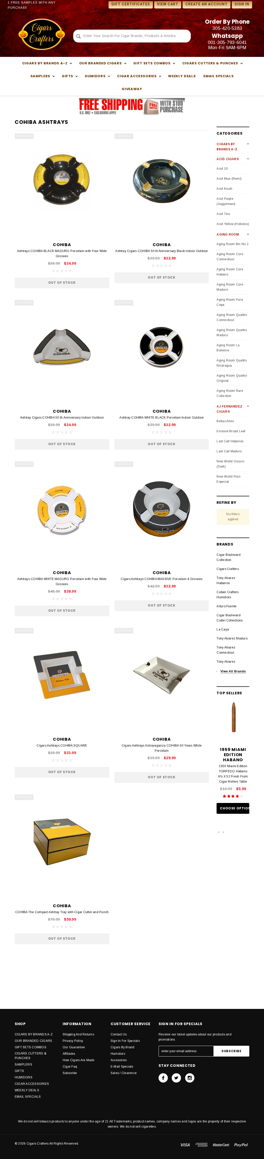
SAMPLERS (23, 1064)
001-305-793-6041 (227, 42)
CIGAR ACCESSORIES (32, 1084)
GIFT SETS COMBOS (30, 1047)
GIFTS (19, 1071)
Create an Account (206, 4)
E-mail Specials (122, 1066)
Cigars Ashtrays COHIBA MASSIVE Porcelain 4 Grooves (161, 579)
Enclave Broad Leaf (231, 431)
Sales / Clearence (124, 1073)
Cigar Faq (70, 1066)
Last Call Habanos (230, 441)
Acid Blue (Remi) (229, 178)
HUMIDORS (23, 1077)
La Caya (223, 629)
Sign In (242, 4)
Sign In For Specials (125, 1041)
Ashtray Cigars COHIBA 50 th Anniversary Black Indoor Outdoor (161, 251)
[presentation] (219, 832)
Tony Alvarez (226, 661)
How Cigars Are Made (79, 1060)
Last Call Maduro (229, 451)
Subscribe (70, 1073)
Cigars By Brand (123, 1047)
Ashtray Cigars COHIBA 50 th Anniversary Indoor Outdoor (62, 417)
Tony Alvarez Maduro (232, 638)
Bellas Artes (225, 421)
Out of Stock (62, 282)
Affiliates (69, 1054)
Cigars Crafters (228, 569)
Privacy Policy (73, 1041)
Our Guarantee (74, 1047)
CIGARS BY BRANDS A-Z (34, 1034)
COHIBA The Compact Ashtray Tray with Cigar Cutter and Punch (62, 912)
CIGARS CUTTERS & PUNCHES (30, 1056)
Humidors (118, 1054)
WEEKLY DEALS (182, 76)
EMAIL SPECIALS (218, 76)
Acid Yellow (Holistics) (233, 224)
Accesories (119, 1060)
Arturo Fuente (226, 606)
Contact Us (119, 1034)
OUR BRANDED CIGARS (33, 1041)
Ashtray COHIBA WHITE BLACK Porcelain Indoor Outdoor (161, 417)
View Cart (167, 4)
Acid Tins (223, 214)
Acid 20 (222, 168)
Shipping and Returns (78, 1034)
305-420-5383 (227, 28)
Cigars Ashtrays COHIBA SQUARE (62, 745)
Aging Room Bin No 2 (233, 244)
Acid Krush (224, 189)
